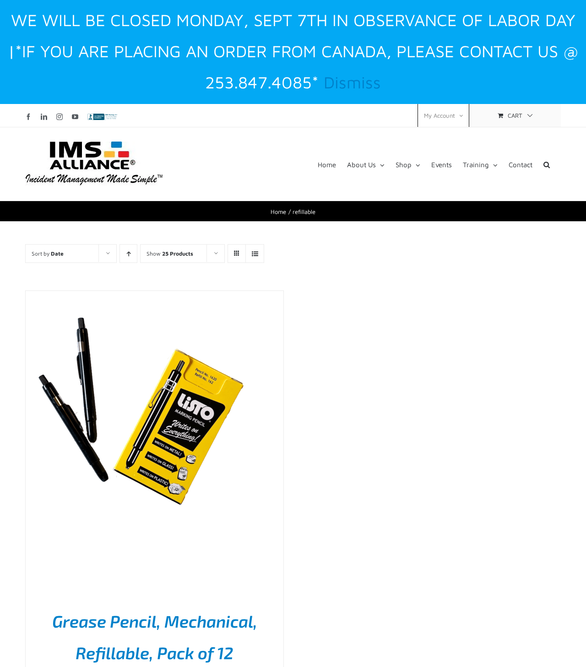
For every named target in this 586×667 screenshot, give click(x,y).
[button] (546, 164)
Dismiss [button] (352, 82)
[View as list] (255, 253)
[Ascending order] (128, 253)
